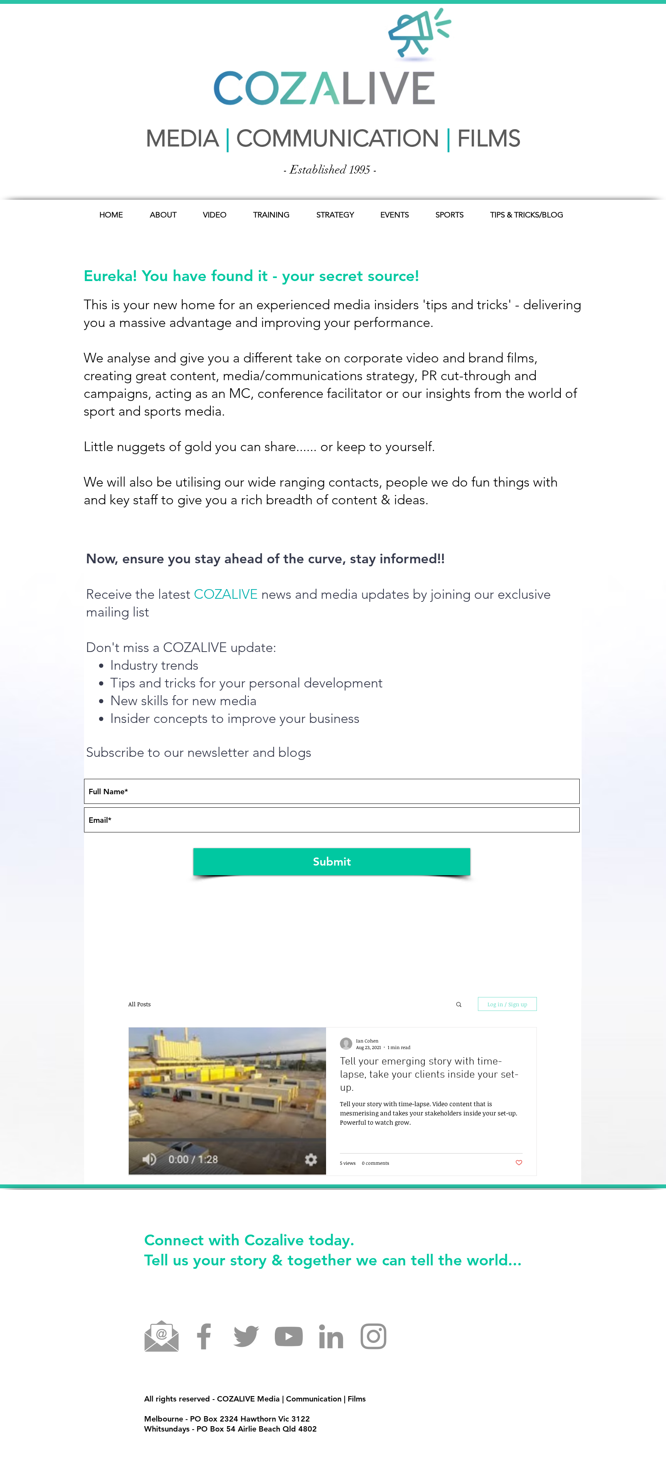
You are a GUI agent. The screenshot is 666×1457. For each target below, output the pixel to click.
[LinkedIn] (331, 1336)
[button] (458, 1005)
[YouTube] (288, 1336)
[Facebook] (204, 1336)
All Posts (139, 1004)
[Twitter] (246, 1336)
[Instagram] (373, 1336)
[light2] (161, 1336)
